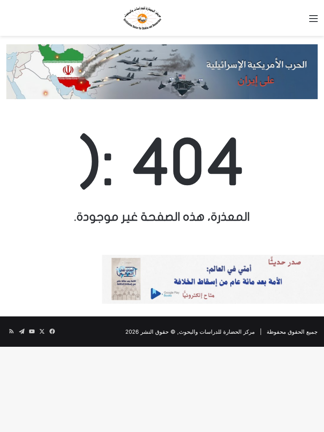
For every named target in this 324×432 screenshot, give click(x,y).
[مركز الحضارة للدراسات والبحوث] (162, 18)
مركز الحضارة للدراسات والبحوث (217, 331)
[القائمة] (313, 21)
